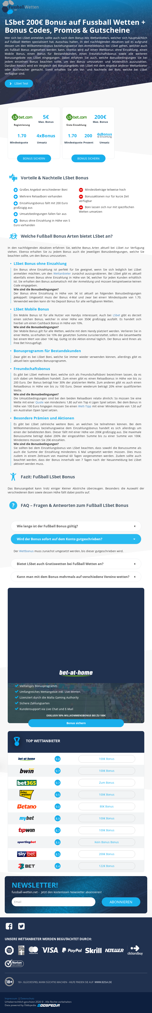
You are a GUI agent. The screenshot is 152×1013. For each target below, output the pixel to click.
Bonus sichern (76, 723)
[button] (76, 526)
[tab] (76, 526)
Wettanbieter (62, 273)
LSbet (116, 315)
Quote (39, 402)
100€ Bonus (106, 759)
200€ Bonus (106, 854)
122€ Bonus (106, 866)
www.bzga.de (103, 982)
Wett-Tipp (84, 406)
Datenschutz (27, 998)
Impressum (11, 998)
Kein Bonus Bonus (107, 842)
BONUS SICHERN (34, 158)
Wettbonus (26, 551)
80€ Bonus (107, 806)
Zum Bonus (106, 782)
